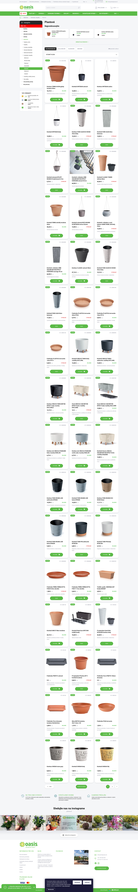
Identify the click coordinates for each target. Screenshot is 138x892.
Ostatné (26, 73)
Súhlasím (87, 882)
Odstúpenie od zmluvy (46, 1)
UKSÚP (21, 869)
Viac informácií (66, 886)
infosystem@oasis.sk (102, 854)
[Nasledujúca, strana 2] (112, 786)
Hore (50, 786)
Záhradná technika (28, 34)
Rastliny (25, 28)
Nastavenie (51, 889)
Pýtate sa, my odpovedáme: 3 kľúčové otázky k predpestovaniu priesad (45, 856)
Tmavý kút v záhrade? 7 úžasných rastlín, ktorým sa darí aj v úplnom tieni (45, 866)
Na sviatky (26, 79)
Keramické (26, 65)
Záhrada (25, 31)
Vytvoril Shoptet (103, 890)
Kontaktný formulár (101, 868)
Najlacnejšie (61, 48)
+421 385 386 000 (101, 857)
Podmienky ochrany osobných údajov (61, 1)
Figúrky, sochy (27, 42)
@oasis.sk (69, 811)
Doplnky (25, 44)
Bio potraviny (27, 84)
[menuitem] (23, 13)
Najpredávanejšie (50, 48)
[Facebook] (96, 863)
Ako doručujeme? (23, 1)
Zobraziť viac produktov (81, 41)
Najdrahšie (71, 48)
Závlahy (25, 36)
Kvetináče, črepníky (28, 55)
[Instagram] (98, 863)
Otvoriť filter (50, 54)
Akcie (25, 26)
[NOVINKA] (56, 72)
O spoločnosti (75, 1)
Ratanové (26, 71)
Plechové (26, 63)
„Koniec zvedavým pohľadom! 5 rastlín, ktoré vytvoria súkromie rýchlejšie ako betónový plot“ (45, 861)
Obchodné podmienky (34, 1)
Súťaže (21, 867)
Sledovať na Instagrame (70, 835)
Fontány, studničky (28, 47)
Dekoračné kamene (28, 52)
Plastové (26, 68)
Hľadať (78, 7)
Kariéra (21, 871)
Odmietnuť (77, 882)
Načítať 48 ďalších (81, 786)
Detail (81, 144)
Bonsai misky (27, 60)
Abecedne (79, 48)
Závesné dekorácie (28, 50)
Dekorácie (26, 39)
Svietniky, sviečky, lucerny (29, 76)
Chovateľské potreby (28, 81)
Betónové (26, 57)
